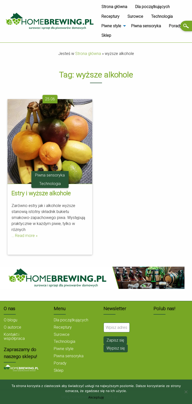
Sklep (106, 35)
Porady (175, 25)
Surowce (135, 16)
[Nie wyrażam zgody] (185, 391)
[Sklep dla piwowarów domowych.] (21, 367)
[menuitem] (114, 6)
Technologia (162, 16)
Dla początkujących (152, 6)
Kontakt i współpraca (14, 336)
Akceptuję (96, 397)
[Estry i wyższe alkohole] (50, 141)
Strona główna (114, 6)
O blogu (10, 320)
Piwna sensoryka (146, 25)
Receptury (111, 16)
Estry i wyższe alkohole (41, 193)
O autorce (12, 327)
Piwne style (111, 25)
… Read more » (25, 235)
